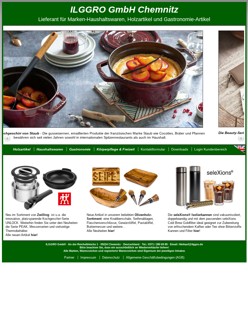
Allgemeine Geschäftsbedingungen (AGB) (155, 257)
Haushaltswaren (50, 149)
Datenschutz (111, 257)
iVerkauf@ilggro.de (191, 244)
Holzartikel (22, 149)
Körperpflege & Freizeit (116, 149)
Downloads (179, 149)
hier (111, 231)
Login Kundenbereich (210, 149)
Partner (69, 257)
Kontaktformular (153, 149)
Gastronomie (80, 149)
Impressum (88, 257)
